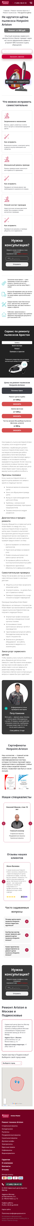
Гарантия (6, 1159)
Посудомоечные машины (11, 1135)
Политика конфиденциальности (14, 1213)
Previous (3, 823)
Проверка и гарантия (17, 351)
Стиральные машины (10, 1126)
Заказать (17, 404)
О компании (7, 1163)
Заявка (17, 343)
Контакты (6, 1166)
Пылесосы (5, 1132)
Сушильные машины (9, 1138)
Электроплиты (7, 1144)
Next (30, 823)
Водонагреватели (8, 1153)
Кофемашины (7, 1150)
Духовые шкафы (8, 1141)
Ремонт (17, 348)
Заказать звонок (17, 56)
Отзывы (5, 1169)
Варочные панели (8, 1147)
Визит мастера (17, 345)
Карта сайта (6, 1209)
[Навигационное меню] (31, 3)
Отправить (17, 264)
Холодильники (7, 1129)
